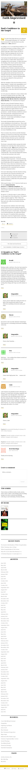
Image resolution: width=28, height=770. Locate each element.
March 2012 (4, 692)
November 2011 (5, 700)
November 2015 (5, 601)
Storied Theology (5, 741)
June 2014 (3, 632)
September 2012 (5, 678)
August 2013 (4, 654)
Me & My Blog (4, 759)
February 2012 (4, 694)
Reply (2, 287)
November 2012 (5, 674)
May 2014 (3, 634)
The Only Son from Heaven (14, 243)
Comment (22, 481)
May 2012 (3, 687)
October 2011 (4, 703)
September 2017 (5, 587)
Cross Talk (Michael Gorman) (8, 721)
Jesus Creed (4, 727)
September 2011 (5, 705)
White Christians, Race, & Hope (8, 547)
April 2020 (3, 567)
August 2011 (4, 707)
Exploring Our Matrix (6, 725)
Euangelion (4, 723)
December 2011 (5, 698)
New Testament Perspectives (8, 732)
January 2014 (4, 643)
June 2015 (3, 607)
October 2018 (4, 581)
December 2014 (5, 618)
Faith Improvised (14, 18)
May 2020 (3, 565)
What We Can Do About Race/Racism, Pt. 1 (11, 551)
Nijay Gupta (4, 734)
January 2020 (4, 574)
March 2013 (4, 665)
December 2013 (5, 645)
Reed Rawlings (14, 449)
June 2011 (3, 711)
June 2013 (3, 658)
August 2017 (4, 590)
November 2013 (5, 647)
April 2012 (3, 689)
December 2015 (5, 598)
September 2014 (5, 625)
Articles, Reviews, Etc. (6, 757)
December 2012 (5, 672)
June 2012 (3, 685)
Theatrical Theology (6, 745)
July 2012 (3, 683)
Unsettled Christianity (6, 747)
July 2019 (3, 576)
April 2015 (3, 612)
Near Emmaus (4, 730)
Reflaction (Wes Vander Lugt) (8, 736)
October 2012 (4, 676)
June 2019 (3, 578)
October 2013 (4, 649)
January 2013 (4, 669)
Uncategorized (14, 234)
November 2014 (5, 621)
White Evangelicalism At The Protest (10, 549)
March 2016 (4, 596)
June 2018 (3, 583)
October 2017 (4, 585)
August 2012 (4, 680)
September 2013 (5, 652)
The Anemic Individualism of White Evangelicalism (13, 545)
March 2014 (4, 638)
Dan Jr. (11, 315)
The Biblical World (5, 743)
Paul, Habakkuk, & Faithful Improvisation (13, 247)
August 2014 (4, 627)
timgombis (24, 34)
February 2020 (4, 572)
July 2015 (3, 605)
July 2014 (3, 629)
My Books (3, 761)
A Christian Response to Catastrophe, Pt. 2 (11, 554)
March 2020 (4, 570)
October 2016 (4, 594)
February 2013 (4, 667)
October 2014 (4, 623)
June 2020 (3, 563)
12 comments (15, 237)
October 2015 (4, 603)
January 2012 (4, 696)
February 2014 (4, 641)
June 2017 (3, 592)
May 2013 (3, 660)
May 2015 (3, 609)
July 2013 (3, 656)
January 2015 (4, 616)
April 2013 (3, 663)
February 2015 (4, 614)
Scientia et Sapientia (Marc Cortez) (9, 739)
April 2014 (3, 636)
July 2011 (3, 709)
